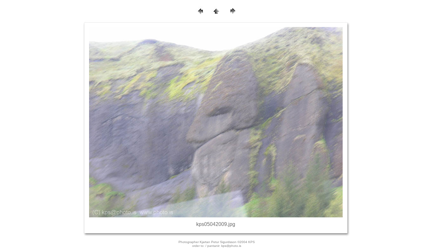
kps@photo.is (231, 246)
